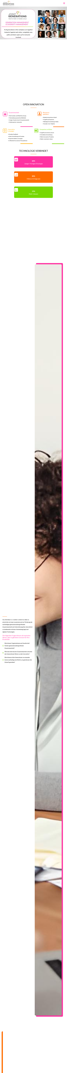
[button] (64, 3)
